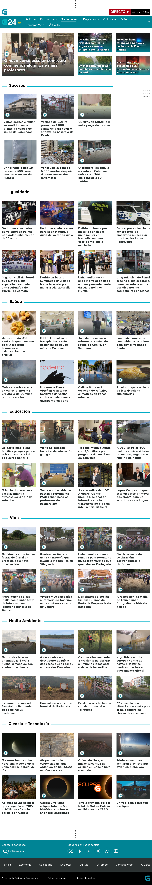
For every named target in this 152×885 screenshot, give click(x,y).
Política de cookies (57, 878)
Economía (25, 864)
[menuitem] (30, 19)
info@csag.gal (17, 851)
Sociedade (45, 864)
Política (6, 864)
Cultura (84, 864)
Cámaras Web (124, 864)
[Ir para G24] (11, 22)
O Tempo (102, 864)
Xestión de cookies (85, 878)
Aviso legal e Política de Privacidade (20, 878)
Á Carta (145, 864)
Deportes (66, 864)
